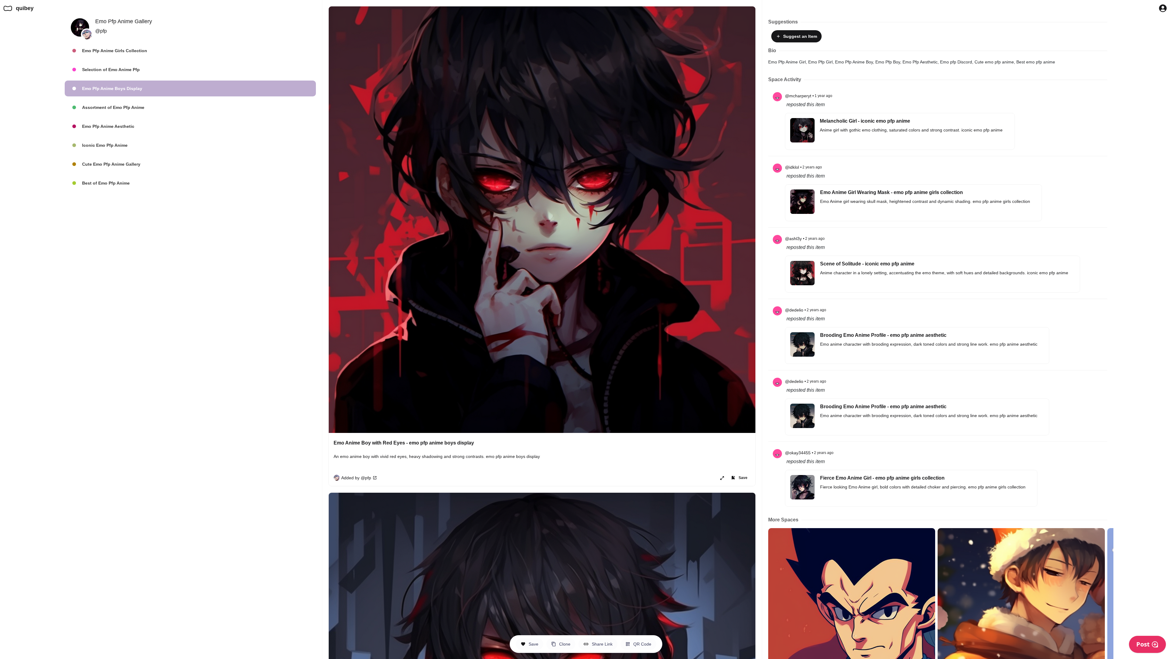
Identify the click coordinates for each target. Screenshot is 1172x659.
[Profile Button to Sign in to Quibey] (1163, 8)
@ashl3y (793, 238)
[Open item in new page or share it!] (722, 477)
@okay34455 (798, 452)
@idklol (792, 167)
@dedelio (794, 310)
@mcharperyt (798, 95)
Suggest (799, 36)
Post (1143, 644)
